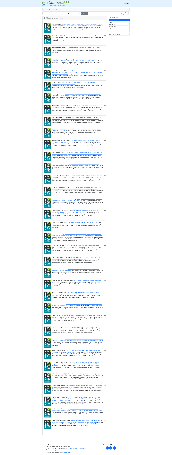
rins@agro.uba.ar (66, 452)
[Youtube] (114, 448)
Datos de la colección (114, 34)
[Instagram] (110, 448)
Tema (110, 31)
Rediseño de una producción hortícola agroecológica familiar (85, 47)
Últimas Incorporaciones (115, 20)
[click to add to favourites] (105, 24)
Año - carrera (112, 29)
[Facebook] (107, 448)
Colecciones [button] (125, 3)
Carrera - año (112, 26)
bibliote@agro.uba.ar (55, 450)
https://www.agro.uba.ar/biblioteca (79, 448)
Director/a (112, 24)
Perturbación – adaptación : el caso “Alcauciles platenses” (82, 222)
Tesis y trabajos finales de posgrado (52, 9)
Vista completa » (125, 14)
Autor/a (111, 22)
